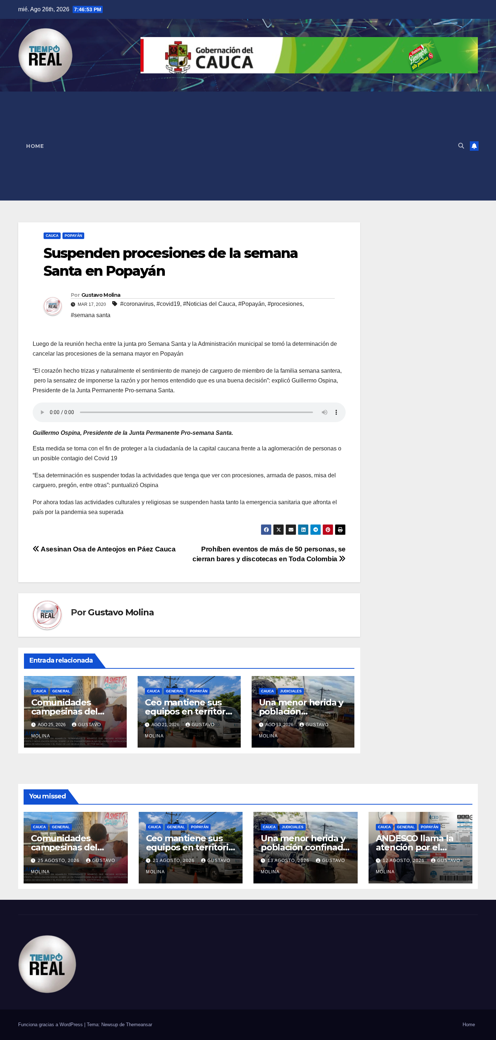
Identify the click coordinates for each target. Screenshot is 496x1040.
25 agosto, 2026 (59, 860)
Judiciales (291, 691)
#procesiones (285, 304)
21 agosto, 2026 (174, 860)
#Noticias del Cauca (209, 304)
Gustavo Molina (100, 295)
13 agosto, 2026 (289, 860)
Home (35, 146)
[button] (461, 146)
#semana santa (90, 315)
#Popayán (251, 304)
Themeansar (139, 1024)
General (61, 691)
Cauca (52, 236)
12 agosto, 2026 (404, 860)
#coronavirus (137, 304)
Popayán (73, 236)
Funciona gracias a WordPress (51, 1024)
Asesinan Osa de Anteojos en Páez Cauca (108, 549)
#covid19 (168, 304)
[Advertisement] (252, 146)
